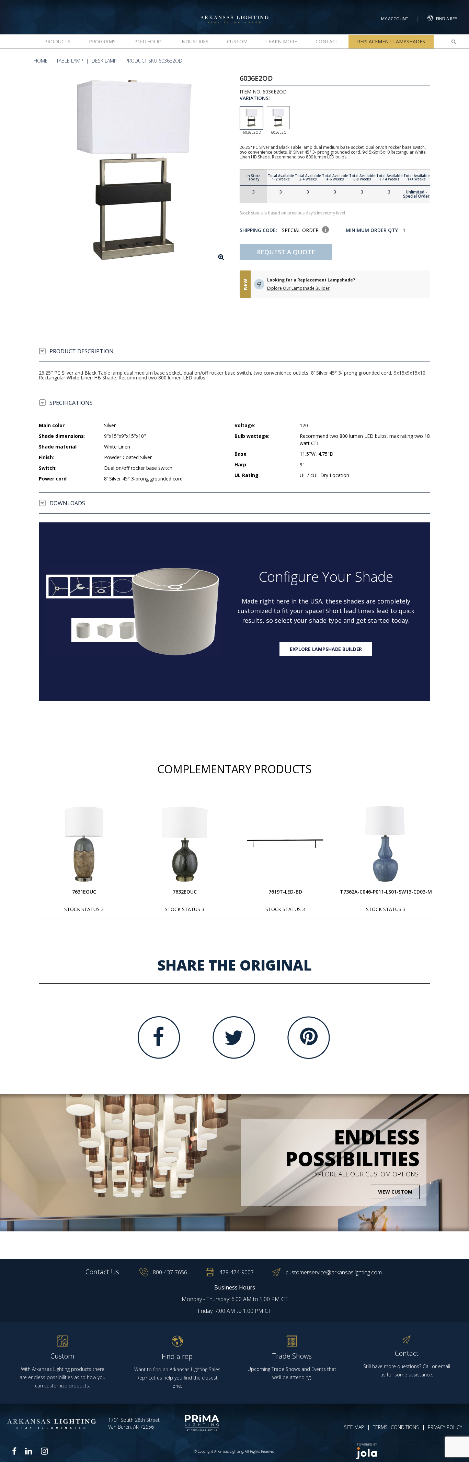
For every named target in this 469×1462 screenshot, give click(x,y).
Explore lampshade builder (326, 649)
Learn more (281, 41)
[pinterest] (308, 1037)
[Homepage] (234, 13)
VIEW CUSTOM (395, 1191)
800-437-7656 (170, 1272)
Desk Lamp (104, 60)
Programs (102, 41)
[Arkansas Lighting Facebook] (14, 1451)
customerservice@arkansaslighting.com (334, 1272)
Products (57, 41)
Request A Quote (286, 252)
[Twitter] (234, 1037)
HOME (41, 60)
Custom (237, 41)
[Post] (84, 843)
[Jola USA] (406, 1451)
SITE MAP (354, 1427)
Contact (327, 41)
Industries (194, 41)
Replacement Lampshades (391, 41)
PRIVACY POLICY (445, 1427)
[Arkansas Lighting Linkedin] (28, 1451)
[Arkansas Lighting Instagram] (44, 1451)
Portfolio (148, 41)
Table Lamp (69, 60)
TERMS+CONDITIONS (396, 1427)
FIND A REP (446, 19)
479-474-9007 (236, 1272)
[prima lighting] (195, 1423)
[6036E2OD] (134, 170)
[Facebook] (159, 1037)
